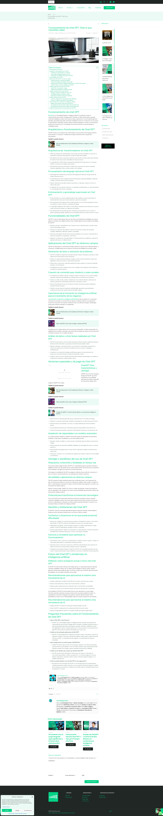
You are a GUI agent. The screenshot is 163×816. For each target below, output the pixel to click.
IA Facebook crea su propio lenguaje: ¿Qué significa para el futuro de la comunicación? (56, 739)
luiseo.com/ (52, 685)
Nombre (51, 775)
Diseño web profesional (107, 135)
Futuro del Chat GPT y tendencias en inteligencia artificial (62, 102)
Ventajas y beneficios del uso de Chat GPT (59, 91)
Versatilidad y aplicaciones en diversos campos (60, 94)
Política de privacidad (18, 813)
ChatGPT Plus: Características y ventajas (59, 88)
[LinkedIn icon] (109, 811)
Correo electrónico (70, 775)
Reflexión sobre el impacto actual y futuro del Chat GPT (62, 103)
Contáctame (102, 795)
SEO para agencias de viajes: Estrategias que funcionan (108, 111)
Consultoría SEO (106, 128)
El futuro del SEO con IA (108, 36)
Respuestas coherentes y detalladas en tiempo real (61, 92)
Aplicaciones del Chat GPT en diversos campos (60, 79)
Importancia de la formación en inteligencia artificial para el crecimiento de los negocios (68, 83)
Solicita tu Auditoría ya (108, 146)
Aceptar (7, 810)
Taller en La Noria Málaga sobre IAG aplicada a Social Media (108, 92)
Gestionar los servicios (6, 806)
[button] (32, 797)
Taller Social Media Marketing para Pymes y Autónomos (108, 72)
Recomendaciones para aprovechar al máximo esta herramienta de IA (65, 105)
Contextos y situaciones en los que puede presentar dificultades (63, 98)
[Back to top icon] (113, 810)
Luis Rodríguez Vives (62, 33)
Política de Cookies (11, 813)
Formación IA (105, 138)
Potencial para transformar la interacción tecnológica (61, 95)
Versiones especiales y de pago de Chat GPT (59, 86)
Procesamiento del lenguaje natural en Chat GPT (60, 74)
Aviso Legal (51, 813)
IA (53, 14)
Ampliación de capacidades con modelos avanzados (61, 89)
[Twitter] (53, 688)
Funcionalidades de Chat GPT (56, 77)
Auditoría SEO (102, 797)
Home (49, 14)
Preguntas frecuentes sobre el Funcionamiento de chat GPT (62, 108)
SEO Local (84, 797)
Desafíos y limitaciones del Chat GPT (57, 97)
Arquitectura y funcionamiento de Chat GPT (59, 71)
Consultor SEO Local (107, 131)
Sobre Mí (67, 795)
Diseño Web (85, 799)
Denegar (17, 810)
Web (83, 775)
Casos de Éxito (68, 797)
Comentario (52, 760)
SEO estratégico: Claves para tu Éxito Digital (108, 53)
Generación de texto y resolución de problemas (60, 80)
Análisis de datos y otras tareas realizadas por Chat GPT (62, 85)
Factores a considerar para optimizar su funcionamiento (62, 100)
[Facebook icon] (111, 811)
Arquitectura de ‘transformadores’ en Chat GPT (60, 72)
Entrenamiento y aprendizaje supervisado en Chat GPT (62, 75)
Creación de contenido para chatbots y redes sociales (62, 82)
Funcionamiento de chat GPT (55, 69)
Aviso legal (24, 813)
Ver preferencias (28, 810)
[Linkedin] (49, 688)
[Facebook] (51, 688)
